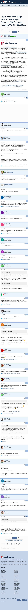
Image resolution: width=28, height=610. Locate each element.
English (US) (24, 599)
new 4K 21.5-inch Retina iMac (21, 52)
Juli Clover (2, 574)
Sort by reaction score (19, 27)
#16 (26, 353)
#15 (26, 328)
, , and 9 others (11, 455)
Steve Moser (3, 591)
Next (14, 31)
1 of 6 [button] (10, 31)
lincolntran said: (5, 401)
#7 (26, 201)
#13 (26, 298)
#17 (26, 369)
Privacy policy (3, 598)
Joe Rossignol (16, 574)
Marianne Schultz (17, 583)
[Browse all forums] (23, 5)
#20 (26, 422)
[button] (1, 2)
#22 (26, 464)
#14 (26, 314)
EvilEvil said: (4, 519)
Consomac (3, 51)
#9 (26, 228)
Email (2, 572)
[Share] (25, 40)
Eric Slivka (16, 570)
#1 (26, 39)
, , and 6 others (11, 373)
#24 (26, 500)
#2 (26, 97)
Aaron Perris (16, 591)
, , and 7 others (9, 101)
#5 (26, 175)
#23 (26, 484)
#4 (26, 141)
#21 (26, 450)
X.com (4, 572)
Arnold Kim (3, 570)
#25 (26, 516)
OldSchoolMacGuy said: (6, 331)
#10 (26, 243)
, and (7, 318)
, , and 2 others (9, 359)
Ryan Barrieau (16, 587)
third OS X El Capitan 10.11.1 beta (10, 47)
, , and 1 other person (12, 165)
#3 (26, 128)
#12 (26, 269)
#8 (26, 216)
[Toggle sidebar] (26, 5)
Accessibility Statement (11, 598)
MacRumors (4, 27)
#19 (26, 398)
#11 (26, 255)
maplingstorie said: (5, 283)
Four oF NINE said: (5, 272)
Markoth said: (4, 425)
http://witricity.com (16, 411)
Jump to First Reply (9, 40)
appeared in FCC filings (7, 63)
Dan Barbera (3, 587)
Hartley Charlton (3, 583)
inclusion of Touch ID (17, 81)
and (7, 233)
